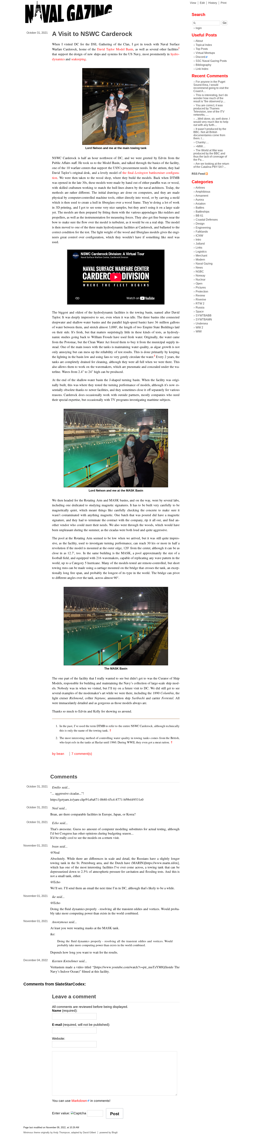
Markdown (79, 1101)
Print (223, 2)
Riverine (201, 299)
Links (199, 247)
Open (199, 283)
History (212, 2)
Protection (202, 291)
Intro (198, 239)
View (193, 2)
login (199, 28)
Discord (200, 56)
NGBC (200, 271)
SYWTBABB (203, 315)
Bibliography (203, 64)
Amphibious (203, 191)
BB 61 (199, 215)
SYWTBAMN (204, 319)
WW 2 (199, 327)
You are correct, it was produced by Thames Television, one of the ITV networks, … (208, 110)
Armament (202, 195)
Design (200, 223)
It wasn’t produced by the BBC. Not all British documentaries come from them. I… (209, 133)
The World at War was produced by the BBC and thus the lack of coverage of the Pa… (210, 155)
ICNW (199, 235)
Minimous (28, 1132)
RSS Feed (198, 173)
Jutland (200, 243)
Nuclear (200, 279)
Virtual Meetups (205, 52)
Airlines (200, 187)
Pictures (201, 287)
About (199, 40)
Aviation (201, 203)
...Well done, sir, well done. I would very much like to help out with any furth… (211, 121)
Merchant (201, 255)
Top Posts (202, 48)
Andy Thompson (61, 1132)
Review (200, 295)
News (199, 267)
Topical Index (204, 44)
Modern (200, 259)
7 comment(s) (81, 754)
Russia (200, 307)
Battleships (202, 211)
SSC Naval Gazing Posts (211, 60)
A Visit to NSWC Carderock (92, 33)
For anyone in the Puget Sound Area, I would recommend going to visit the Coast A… (211, 86)
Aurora (200, 199)
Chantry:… (202, 142)
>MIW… (201, 146)
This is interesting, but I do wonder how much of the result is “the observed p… (210, 98)
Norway (200, 275)
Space (200, 311)
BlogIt (115, 1132)
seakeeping (78, 59)
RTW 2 (200, 303)
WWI (199, 331)
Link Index (202, 68)
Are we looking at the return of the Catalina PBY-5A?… (211, 165)
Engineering (203, 227)
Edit (202, 2)
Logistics (201, 251)
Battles (200, 207)
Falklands (202, 231)
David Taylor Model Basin (115, 49)
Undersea (202, 323)
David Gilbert (89, 1132)
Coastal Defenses (207, 219)
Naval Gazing (204, 263)
